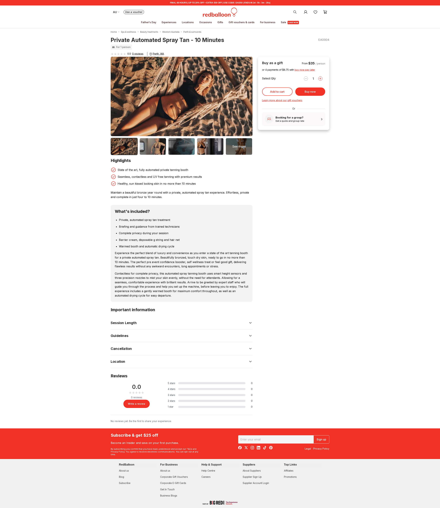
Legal (308, 448)
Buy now (310, 91)
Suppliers (249, 464)
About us (124, 470)
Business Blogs (168, 495)
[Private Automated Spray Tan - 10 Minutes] (124, 146)
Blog (121, 476)
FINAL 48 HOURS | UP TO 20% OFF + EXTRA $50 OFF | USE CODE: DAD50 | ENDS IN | (220, 3)
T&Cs (189, 449)
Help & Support (211, 464)
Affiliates (288, 470)
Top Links (290, 464)
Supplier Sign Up (252, 476)
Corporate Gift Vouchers (174, 476)
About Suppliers (252, 470)
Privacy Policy (118, 451)
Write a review (136, 403)
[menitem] (315, 12)
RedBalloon (126, 464)
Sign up (321, 439)
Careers (206, 476)
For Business (169, 464)
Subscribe (124, 483)
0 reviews (137, 53)
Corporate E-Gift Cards (173, 483)
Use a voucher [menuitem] (134, 12)
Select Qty (269, 78)
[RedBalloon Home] (220, 12)
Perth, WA (158, 53)
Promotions (290, 476)
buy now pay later (305, 69)
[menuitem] (295, 12)
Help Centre (208, 470)
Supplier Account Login (256, 483)
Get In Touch (167, 489)
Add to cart (277, 91)
